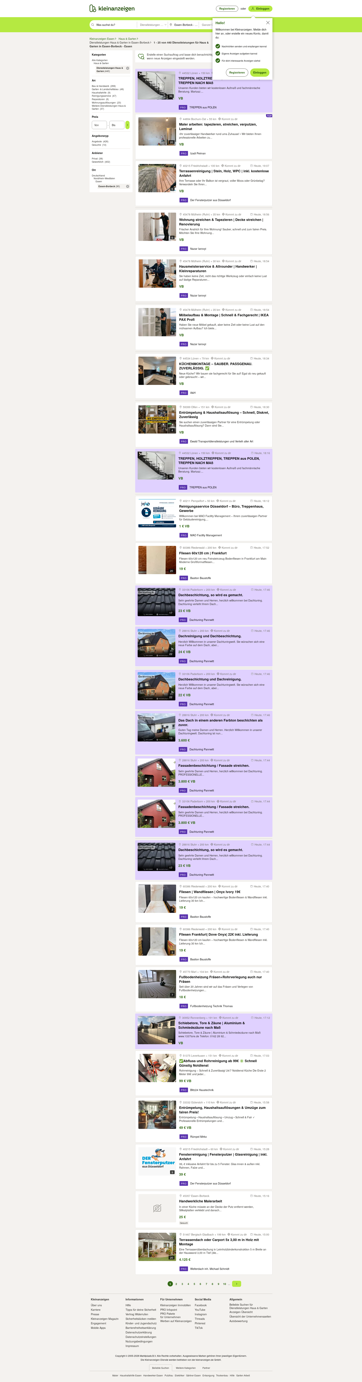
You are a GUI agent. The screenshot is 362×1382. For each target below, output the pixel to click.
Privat (95, 158)
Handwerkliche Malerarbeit (200, 1201)
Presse (95, 1314)
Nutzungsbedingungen (139, 1341)
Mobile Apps (98, 1328)
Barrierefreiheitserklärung (141, 1328)
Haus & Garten (101, 63)
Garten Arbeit (243, 1375)
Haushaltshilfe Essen (131, 1375)
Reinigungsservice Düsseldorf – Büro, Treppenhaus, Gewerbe (221, 508)
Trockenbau (222, 1375)
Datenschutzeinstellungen (141, 1337)
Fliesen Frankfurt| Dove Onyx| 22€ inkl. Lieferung (218, 934)
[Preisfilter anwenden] (127, 125)
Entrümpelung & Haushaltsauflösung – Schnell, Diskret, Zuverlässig (224, 414)
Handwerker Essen (153, 1375)
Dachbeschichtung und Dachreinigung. (210, 679)
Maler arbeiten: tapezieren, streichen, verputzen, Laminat (218, 126)
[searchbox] (116, 24)
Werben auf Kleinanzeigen (176, 1321)
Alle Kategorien (100, 60)
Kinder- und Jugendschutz (141, 1323)
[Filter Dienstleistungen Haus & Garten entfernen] (127, 68)
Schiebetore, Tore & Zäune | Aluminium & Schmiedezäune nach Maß (211, 1025)
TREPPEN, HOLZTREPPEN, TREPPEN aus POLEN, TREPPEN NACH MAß (219, 80)
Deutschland (98, 175)
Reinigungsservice (101, 95)
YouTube (200, 1310)
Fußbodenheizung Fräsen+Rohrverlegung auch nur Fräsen (220, 979)
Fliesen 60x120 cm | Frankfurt (203, 553)
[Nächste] (236, 1284)
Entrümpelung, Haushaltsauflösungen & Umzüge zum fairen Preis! (222, 1109)
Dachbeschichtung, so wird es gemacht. (210, 595)
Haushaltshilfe (99, 92)
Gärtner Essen (193, 1375)
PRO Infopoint (168, 1310)
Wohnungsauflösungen (104, 102)
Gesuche (96, 144)
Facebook (201, 1305)
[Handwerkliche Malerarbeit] (157, 1208)
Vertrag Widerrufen (137, 1314)
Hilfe (128, 1305)
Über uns (96, 1305)
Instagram (201, 1314)
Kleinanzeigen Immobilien (175, 1305)
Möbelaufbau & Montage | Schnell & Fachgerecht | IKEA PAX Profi (224, 317)
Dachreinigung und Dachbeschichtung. (210, 636)
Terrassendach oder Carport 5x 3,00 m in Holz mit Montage (219, 1242)
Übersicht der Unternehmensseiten (250, 1316)
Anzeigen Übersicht (241, 1312)
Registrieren (237, 72)
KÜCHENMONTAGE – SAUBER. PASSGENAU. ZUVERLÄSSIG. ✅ (215, 366)
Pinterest (200, 1323)
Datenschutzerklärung (139, 1332)
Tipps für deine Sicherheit (141, 1310)
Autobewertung (238, 1321)
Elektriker (179, 1375)
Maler (115, 1375)
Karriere (95, 1310)
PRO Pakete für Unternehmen (170, 1315)
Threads (200, 1319)
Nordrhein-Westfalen (104, 178)
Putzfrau (169, 1375)
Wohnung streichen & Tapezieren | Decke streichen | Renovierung (221, 222)
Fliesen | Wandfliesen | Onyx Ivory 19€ (209, 892)
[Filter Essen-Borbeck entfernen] (127, 186)
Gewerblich (98, 161)
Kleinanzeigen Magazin (105, 1319)
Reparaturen (98, 99)
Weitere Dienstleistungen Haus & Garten (109, 107)
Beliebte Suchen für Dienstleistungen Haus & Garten (248, 1306)
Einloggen (259, 72)
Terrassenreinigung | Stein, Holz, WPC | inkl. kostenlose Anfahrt (224, 173)
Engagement (98, 1323)
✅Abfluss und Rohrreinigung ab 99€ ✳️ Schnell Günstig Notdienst (218, 1063)
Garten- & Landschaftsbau (105, 89)
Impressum (132, 1346)
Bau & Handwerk (100, 85)
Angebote (97, 141)
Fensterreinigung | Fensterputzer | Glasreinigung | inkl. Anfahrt (223, 1156)
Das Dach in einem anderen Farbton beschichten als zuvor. (220, 722)
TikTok (199, 1328)
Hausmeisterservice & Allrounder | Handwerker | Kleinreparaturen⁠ (218, 268)
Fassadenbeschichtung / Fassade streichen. (213, 765)
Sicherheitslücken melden (141, 1319)
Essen (99, 181)
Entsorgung (208, 1375)
